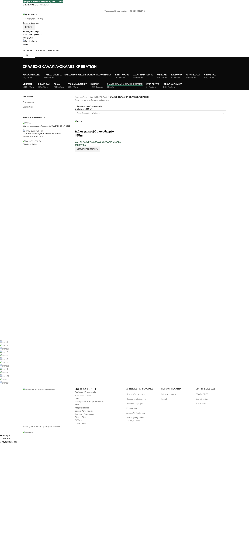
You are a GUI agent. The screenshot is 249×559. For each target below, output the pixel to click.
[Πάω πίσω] (26, 60)
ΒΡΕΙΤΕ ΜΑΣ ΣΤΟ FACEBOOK (36, 5)
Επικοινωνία (201, 403)
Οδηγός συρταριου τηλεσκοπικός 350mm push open (47, 126)
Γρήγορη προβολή (84, 126)
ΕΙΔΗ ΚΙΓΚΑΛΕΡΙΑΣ (98, 97)
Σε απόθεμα (28, 107)
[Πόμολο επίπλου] (32, 141)
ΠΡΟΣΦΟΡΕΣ (202, 394)
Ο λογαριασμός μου (169, 394)
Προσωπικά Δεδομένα (136, 399)
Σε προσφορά (28, 102)
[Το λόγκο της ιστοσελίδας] (30, 14)
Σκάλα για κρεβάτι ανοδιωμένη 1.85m (95, 133)
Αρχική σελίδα (81, 97)
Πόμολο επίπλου (30, 144)
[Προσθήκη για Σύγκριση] (78, 126)
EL (27, 55)
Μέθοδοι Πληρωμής (134, 403)
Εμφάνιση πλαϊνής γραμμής (89, 106)
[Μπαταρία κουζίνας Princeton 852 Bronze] (33, 130)
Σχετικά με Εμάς (202, 399)
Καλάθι (164, 399)
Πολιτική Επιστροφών (135, 394)
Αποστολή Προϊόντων (135, 413)
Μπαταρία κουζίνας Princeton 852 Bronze (42, 133)
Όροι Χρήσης (132, 408)
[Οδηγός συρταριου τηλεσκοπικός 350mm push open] (27, 123)
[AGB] (102, 362)
